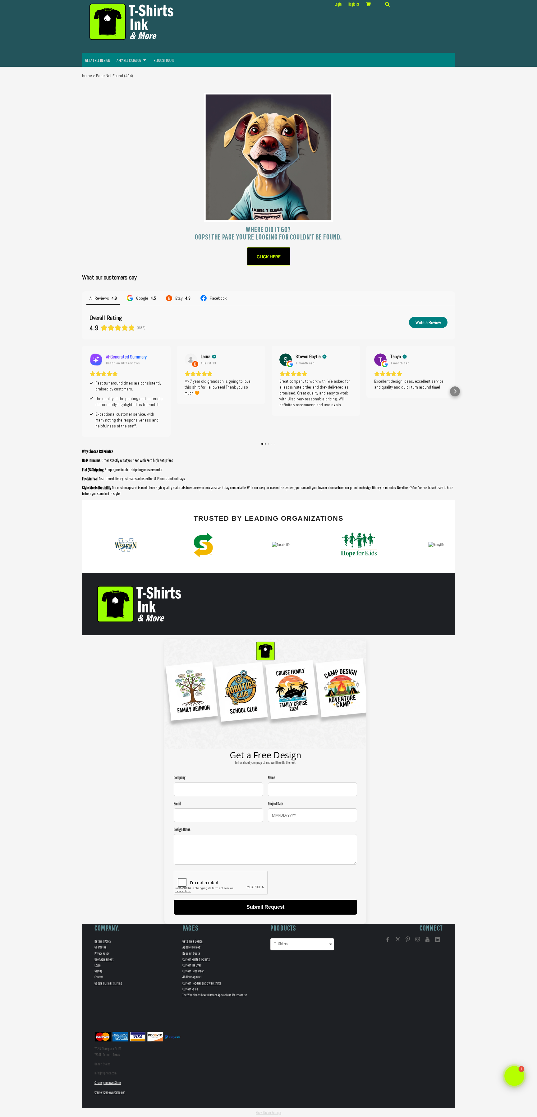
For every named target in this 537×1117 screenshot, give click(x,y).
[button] (387, 4)
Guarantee (100, 947)
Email (177, 803)
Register (353, 4)
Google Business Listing (108, 983)
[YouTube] (427, 939)
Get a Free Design (192, 941)
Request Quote (191, 953)
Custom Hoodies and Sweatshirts (201, 983)
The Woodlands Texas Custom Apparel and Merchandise (214, 995)
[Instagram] (417, 939)
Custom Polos (190, 989)
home (87, 76)
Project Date (275, 803)
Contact (98, 977)
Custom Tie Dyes (191, 965)
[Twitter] (397, 939)
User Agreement (103, 959)
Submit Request (265, 907)
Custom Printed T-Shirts (196, 959)
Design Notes (182, 829)
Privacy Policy (101, 953)
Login (338, 4)
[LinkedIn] (437, 939)
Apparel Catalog (191, 947)
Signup (98, 971)
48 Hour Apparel (191, 977)
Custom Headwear (193, 971)
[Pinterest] (407, 939)
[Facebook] (387, 939)
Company (180, 777)
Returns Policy (102, 941)
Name (271, 777)
